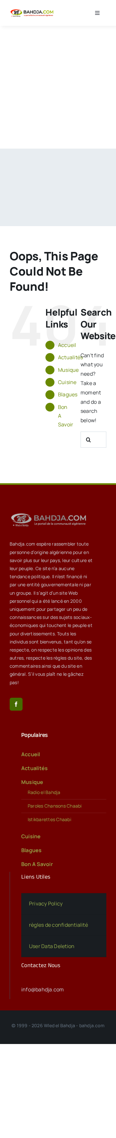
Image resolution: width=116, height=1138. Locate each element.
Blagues (68, 394)
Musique (68, 369)
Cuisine (67, 382)
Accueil (67, 345)
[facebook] (16, 704)
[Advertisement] (58, 87)
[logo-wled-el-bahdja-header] (33, 10)
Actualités (70, 357)
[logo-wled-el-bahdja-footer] (50, 513)
